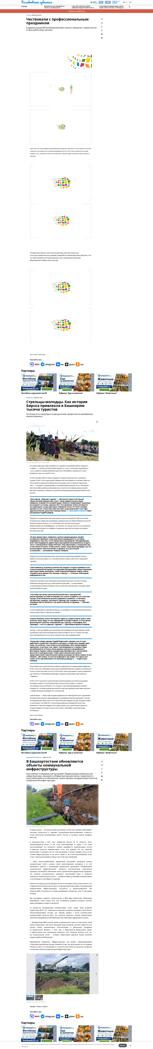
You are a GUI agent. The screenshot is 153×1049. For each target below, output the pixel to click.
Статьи (28, 15)
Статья (24, 6)
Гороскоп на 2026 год (76, 11)
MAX (107, 2)
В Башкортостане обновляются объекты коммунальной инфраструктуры (54, 7)
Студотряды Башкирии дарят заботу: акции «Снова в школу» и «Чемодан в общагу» (111, 7)
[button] (96, 974)
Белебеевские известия (36, 2)
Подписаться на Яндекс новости (116, 2)
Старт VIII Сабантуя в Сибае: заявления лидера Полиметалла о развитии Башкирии (83, 7)
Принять (122, 1045)
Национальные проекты (34, 757)
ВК (101, 2)
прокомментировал (77, 511)
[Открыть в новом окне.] (35, 364)
